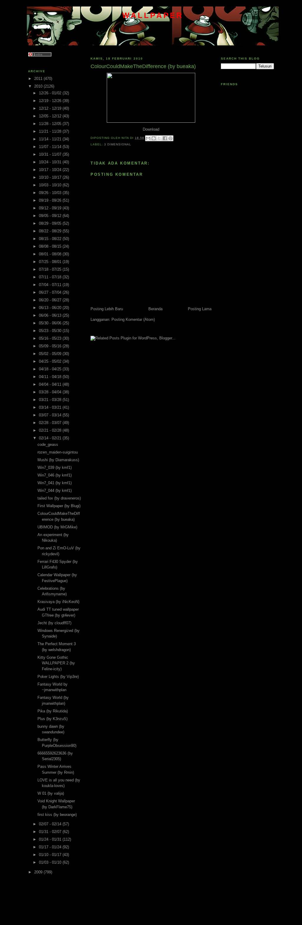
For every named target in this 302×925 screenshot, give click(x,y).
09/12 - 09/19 (51, 208)
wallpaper (153, 15)
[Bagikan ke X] (159, 138)
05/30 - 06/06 (51, 323)
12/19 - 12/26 (51, 100)
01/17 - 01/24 (51, 847)
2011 (39, 78)
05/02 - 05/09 (51, 353)
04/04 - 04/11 (51, 384)
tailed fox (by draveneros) (59, 498)
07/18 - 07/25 (51, 269)
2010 (39, 86)
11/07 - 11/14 (51, 146)
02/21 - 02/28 (51, 430)
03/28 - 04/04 (51, 392)
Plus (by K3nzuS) (52, 719)
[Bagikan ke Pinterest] (170, 138)
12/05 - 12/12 (51, 116)
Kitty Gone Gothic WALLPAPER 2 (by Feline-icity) (56, 663)
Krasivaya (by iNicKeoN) (58, 601)
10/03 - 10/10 (51, 185)
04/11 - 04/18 (51, 376)
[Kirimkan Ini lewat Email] (148, 138)
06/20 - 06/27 (51, 300)
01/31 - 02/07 (51, 831)
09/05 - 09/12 (51, 215)
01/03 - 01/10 (51, 862)
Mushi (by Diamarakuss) (58, 460)
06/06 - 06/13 (51, 315)
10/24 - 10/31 (51, 162)
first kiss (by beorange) (57, 814)
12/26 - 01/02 (51, 93)
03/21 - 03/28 (51, 399)
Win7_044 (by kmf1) (54, 490)
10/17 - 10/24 (51, 169)
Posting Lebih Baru (107, 309)
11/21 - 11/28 (51, 131)
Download (151, 129)
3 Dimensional (117, 144)
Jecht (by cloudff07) (54, 623)
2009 (39, 872)
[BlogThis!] (154, 138)
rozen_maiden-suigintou (57, 452)
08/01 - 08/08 (51, 254)
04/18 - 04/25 (51, 369)
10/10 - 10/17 (51, 177)
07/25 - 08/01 (51, 261)
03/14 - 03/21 (51, 407)
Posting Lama (199, 309)
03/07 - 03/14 (51, 415)
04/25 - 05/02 (51, 361)
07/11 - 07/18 (51, 277)
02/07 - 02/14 (51, 824)
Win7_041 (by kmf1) (54, 483)
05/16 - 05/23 (51, 338)
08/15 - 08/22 (51, 238)
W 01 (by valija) (50, 793)
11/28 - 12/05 (51, 123)
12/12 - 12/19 (51, 108)
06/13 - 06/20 (51, 307)
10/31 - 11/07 (51, 154)
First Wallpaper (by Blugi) (59, 506)
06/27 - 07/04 (51, 292)
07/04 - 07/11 (51, 284)
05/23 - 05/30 (51, 330)
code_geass (47, 444)
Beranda (155, 309)
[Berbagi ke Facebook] (165, 138)
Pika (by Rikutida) (52, 711)
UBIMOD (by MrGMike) (57, 527)
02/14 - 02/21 (51, 438)
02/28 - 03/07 (51, 422)
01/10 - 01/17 (51, 854)
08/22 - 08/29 (51, 231)
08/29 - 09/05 (51, 223)
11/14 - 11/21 (51, 139)
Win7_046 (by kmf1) (54, 475)
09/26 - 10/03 (51, 192)
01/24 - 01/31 (51, 839)
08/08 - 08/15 (51, 246)
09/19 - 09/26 (51, 200)
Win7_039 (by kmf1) (54, 467)
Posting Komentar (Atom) (133, 319)
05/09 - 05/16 (51, 346)
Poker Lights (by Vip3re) (58, 676)
